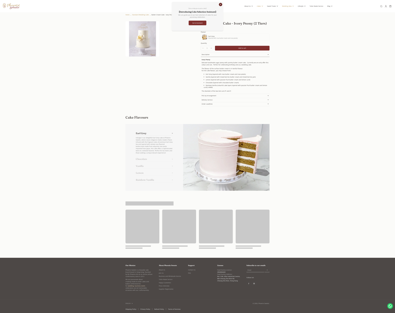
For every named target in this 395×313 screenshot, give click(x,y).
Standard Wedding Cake (140, 15)
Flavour (203, 32)
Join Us (161, 273)
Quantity (204, 43)
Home (127, 15)
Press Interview (164, 286)
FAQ (189, 273)
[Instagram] (254, 283)
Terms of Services (174, 309)
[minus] (203, 48)
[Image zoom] (142, 39)
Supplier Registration (166, 289)
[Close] (220, 4)
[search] (381, 6)
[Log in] (385, 6)
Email (249, 270)
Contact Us (191, 270)
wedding (131, 286)
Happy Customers (165, 283)
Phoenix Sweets (263, 303)
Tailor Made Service (165, 279)
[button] (242, 48)
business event (140, 286)
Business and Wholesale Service (170, 276)
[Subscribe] (267, 270)
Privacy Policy (145, 309)
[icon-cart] (390, 6)
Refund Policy (159, 309)
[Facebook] (248, 283)
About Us (162, 270)
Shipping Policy (130, 309)
